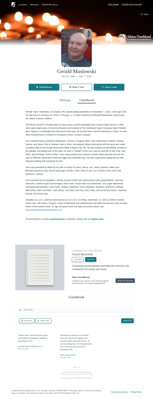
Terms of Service (83, 374)
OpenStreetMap (79, 378)
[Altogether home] (13, 4)
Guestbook (86, 100)
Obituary (65, 100)
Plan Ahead (113, 4)
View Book (78, 259)
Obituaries (34, 4)
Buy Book (90, 259)
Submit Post (127, 321)
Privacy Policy (70, 374)
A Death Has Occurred (131, 4)
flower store (97, 219)
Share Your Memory (125, 281)
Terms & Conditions (119, 392)
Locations (23, 4)
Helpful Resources (50, 4)
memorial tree (58, 219)
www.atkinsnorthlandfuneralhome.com (44, 210)
